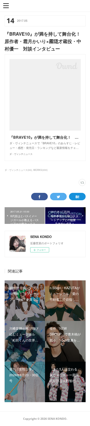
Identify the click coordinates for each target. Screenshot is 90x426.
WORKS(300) (40, 170)
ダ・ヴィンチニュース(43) (18, 170)
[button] (6, 5)
